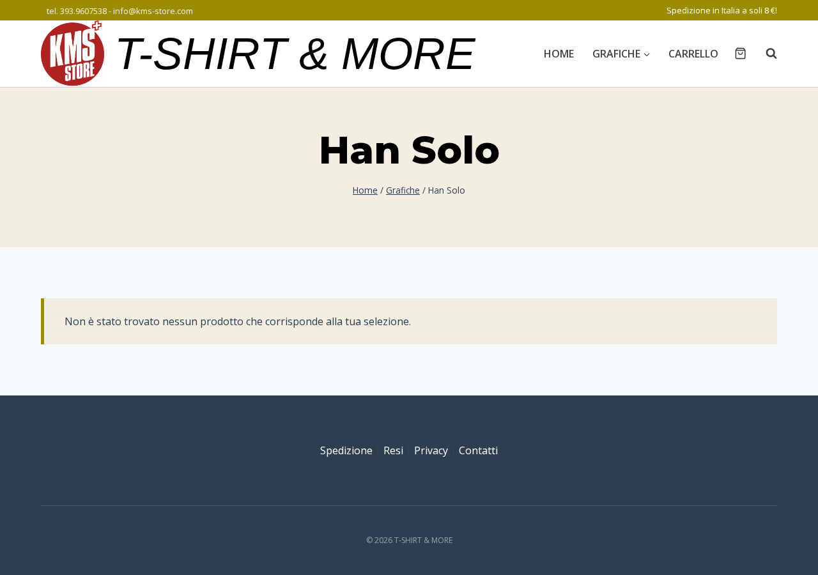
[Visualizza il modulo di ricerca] (765, 53)
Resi (393, 450)
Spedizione (346, 450)
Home (559, 54)
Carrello (693, 54)
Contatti (478, 450)
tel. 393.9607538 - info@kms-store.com (120, 11)
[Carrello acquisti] (740, 53)
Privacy (431, 450)
